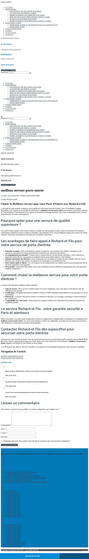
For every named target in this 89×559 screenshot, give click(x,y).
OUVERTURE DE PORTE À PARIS (23, 13)
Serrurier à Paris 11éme (13, 512)
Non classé (13, 199)
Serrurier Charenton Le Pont (15, 544)
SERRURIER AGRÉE (13, 23)
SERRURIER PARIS (17, 27)
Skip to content (6, 2)
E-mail (4, 433)
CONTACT (9, 35)
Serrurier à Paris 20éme (13, 537)
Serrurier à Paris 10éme (13, 510)
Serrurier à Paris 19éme (13, 535)
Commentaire (6, 425)
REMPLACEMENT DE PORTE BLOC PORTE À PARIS (30, 21)
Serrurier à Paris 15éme (13, 527)
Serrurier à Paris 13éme (13, 516)
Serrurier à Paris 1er (12, 493)
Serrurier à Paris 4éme (12, 499)
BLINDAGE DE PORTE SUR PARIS (23, 19)
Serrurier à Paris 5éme (12, 500)
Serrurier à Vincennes (12, 539)
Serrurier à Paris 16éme (13, 529)
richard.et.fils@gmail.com (22, 341)
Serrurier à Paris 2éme (12, 495)
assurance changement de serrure (12, 356)
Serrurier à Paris (10, 491)
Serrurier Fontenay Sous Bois (15, 542)
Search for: (4, 72)
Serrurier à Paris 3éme (12, 497)
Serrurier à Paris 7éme (12, 504)
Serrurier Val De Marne (13, 546)
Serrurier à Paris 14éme (13, 525)
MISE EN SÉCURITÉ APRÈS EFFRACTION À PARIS (30, 17)
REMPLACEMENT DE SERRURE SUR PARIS (27, 15)
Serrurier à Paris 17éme (13, 531)
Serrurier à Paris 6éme (12, 502)
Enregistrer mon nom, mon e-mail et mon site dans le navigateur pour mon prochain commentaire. (36, 441)
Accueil (3, 195)
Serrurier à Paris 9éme (12, 508)
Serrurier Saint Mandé (12, 540)
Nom (3, 429)
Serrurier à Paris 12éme (13, 514)
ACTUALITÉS (10, 33)
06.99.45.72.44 (6, 54)
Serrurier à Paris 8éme (12, 506)
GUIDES (8, 31)
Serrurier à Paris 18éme (13, 533)
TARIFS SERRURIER (13, 29)
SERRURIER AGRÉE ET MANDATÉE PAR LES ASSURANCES (34, 25)
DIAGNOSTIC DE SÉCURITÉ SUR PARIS (25, 11)
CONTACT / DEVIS (8, 70)
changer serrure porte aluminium (12, 358)
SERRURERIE (10, 9)
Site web (4, 437)
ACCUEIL (9, 7)
